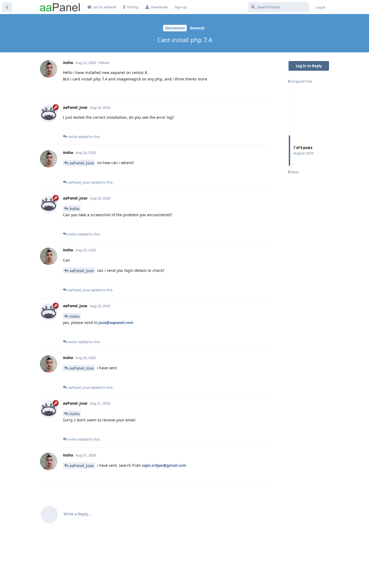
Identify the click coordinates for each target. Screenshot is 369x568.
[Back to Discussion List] (7, 7)
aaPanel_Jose (81, 162)
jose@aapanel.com (116, 322)
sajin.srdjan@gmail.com (164, 465)
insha (74, 208)
